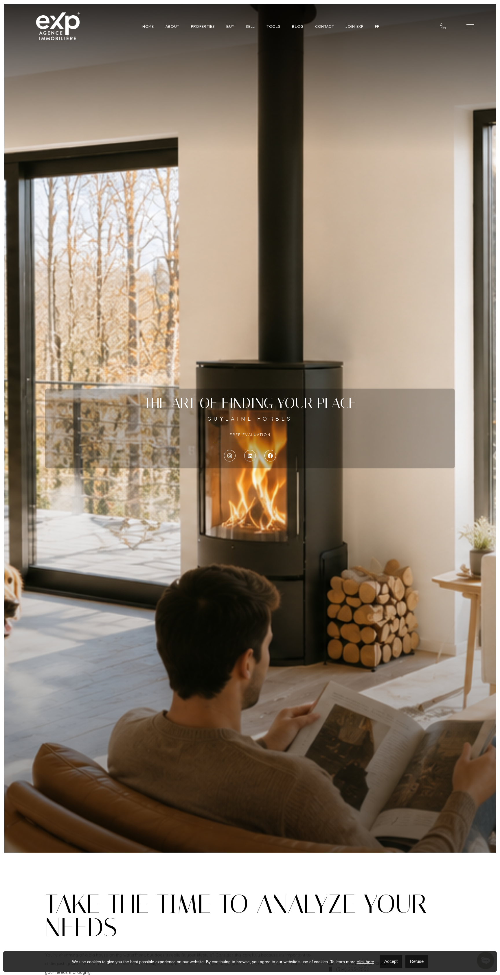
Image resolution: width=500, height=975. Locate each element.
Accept (391, 961)
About (172, 26)
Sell (250, 26)
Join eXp (354, 26)
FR (377, 26)
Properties (203, 26)
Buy (230, 26)
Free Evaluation (250, 434)
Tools (273, 26)
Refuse (417, 961)
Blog (298, 26)
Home (148, 26)
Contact (324, 26)
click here (365, 961)
